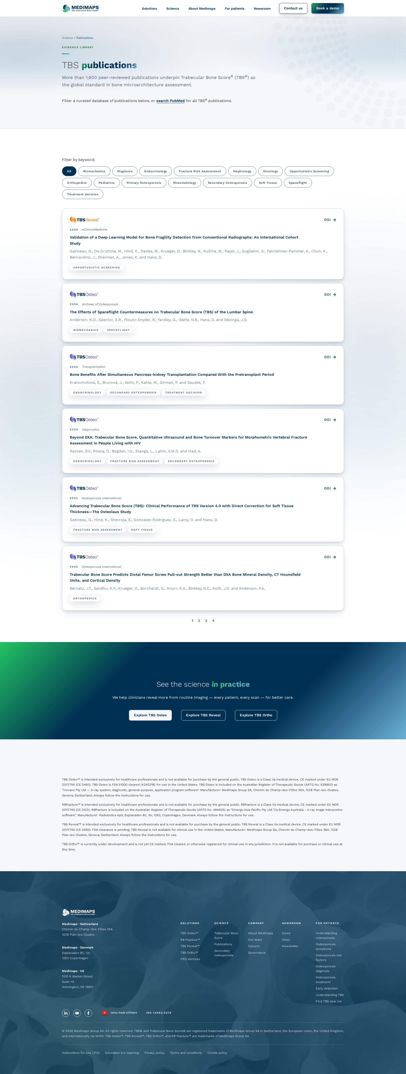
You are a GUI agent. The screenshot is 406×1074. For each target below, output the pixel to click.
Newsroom (262, 8)
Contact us (293, 8)
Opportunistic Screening (309, 171)
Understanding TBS (330, 995)
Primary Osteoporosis (144, 182)
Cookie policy (217, 1052)
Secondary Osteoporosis (227, 182)
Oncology (270, 171)
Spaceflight (298, 182)
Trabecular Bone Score (226, 935)
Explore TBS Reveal (203, 715)
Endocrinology (155, 171)
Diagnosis (125, 171)
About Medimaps (201, 8)
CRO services (190, 959)
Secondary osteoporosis (224, 953)
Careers (254, 946)
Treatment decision (82, 194)
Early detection (327, 988)
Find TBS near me (329, 1001)
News (286, 933)
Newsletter (290, 946)
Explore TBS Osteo (150, 715)
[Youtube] (77, 1013)
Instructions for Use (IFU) (81, 1052)
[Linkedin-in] (66, 1013)
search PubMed (170, 100)
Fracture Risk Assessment (200, 171)
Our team (255, 939)
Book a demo (327, 8)
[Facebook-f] (88, 1013)
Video (286, 939)
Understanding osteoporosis (326, 935)
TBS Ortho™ (189, 952)
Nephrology (242, 171)
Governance (257, 952)
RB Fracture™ (190, 939)
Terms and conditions (186, 1052)
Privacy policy (154, 1052)
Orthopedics (77, 182)
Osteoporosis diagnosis (326, 968)
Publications (223, 944)
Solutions (149, 8)
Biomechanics (94, 171)
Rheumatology (184, 182)
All (69, 171)
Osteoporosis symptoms (326, 946)
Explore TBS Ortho (256, 715)
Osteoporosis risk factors (329, 957)
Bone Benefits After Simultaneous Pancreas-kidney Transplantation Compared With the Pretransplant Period (172, 374)
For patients (234, 8)
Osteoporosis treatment (326, 980)
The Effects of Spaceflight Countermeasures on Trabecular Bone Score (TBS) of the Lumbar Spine (161, 312)
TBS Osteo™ (189, 933)
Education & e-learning (122, 1052)
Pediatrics (107, 182)
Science (172, 8)
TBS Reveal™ (190, 946)
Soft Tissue (268, 182)
